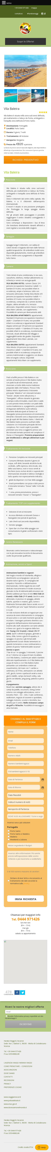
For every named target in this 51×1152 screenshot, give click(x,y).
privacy (26, 883)
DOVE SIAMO (9, 1073)
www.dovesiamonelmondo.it (15, 1107)
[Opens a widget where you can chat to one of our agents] (42, 1148)
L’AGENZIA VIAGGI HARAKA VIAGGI (18, 1063)
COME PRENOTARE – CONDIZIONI (18, 1066)
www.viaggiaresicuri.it (12, 1097)
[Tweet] (22, 992)
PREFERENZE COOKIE (13, 1087)
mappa (34, 8)
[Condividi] (17, 992)
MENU (9, 3)
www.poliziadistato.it (12, 1100)
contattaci (19, 14)
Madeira (13, 836)
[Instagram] (42, 14)
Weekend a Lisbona (18, 839)
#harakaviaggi (32, 14)
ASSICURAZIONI (10, 1070)
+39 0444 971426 (21, 8)
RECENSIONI (9, 1080)
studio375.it (28, 1147)
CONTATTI (8, 1077)
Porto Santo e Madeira (19, 834)
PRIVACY (7, 1084)
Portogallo (23, 126)
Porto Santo (19, 128)
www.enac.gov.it (10, 1104)
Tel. (26, 919)
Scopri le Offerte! (25, 41)
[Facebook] (45, 14)
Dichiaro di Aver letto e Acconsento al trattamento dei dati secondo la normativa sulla (26, 881)
